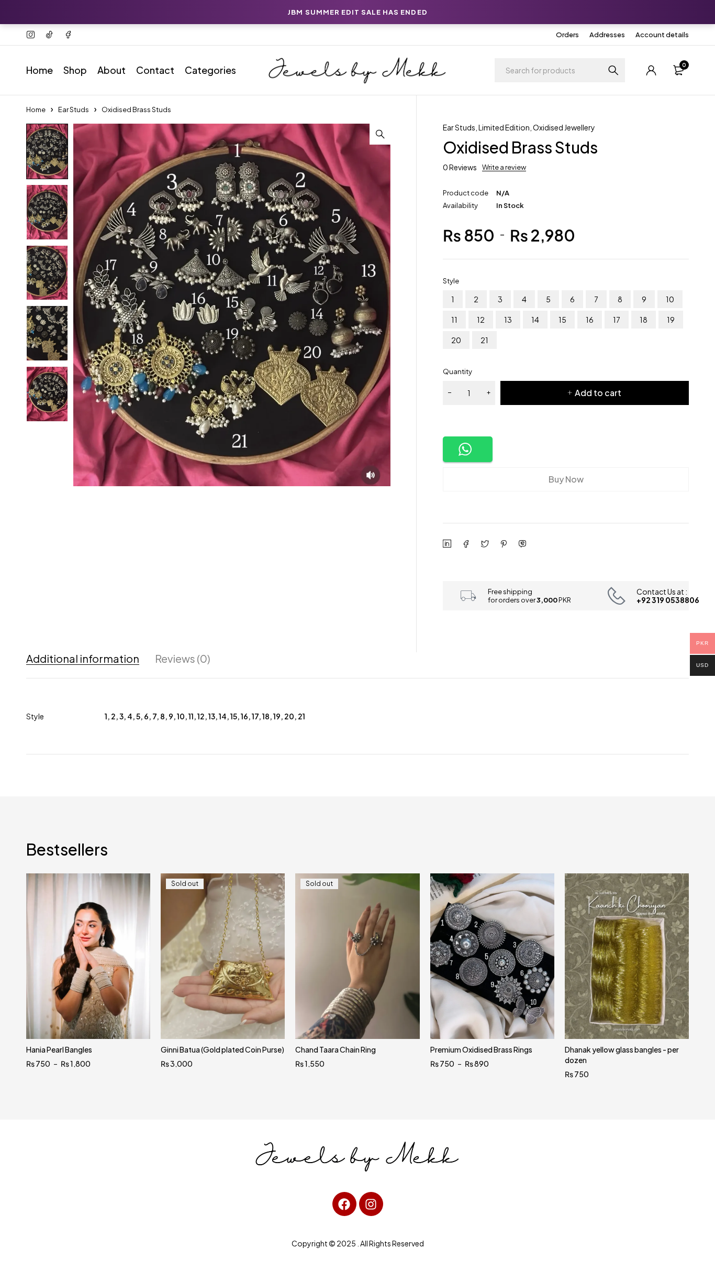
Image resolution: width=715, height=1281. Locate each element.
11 (454, 319)
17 (616, 319)
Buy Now (566, 479)
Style (451, 281)
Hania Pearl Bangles (59, 1049)
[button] (380, 134)
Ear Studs (73, 109)
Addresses (607, 34)
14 (535, 319)
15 (562, 319)
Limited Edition (504, 127)
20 (456, 340)
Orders (567, 34)
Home (36, 109)
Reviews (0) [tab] (182, 658)
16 (590, 319)
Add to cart (598, 392)
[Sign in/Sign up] (651, 70)
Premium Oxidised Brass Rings (481, 1049)
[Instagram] (371, 1204)
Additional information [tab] (82, 658)
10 (670, 299)
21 (484, 340)
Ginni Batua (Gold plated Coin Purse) (222, 1049)
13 (508, 319)
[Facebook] (344, 1204)
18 (643, 319)
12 (481, 319)
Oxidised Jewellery (564, 127)
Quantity (457, 371)
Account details (662, 34)
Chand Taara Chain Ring (335, 1049)
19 (671, 319)
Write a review (504, 167)
